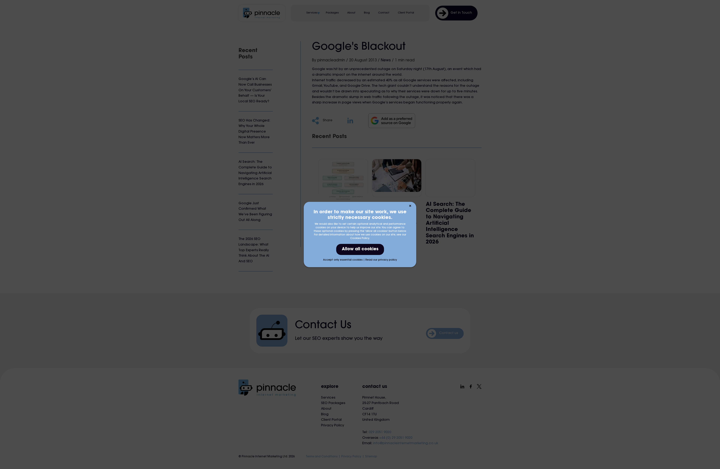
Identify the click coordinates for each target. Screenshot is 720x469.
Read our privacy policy (381, 260)
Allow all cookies (360, 249)
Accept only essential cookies (343, 260)
